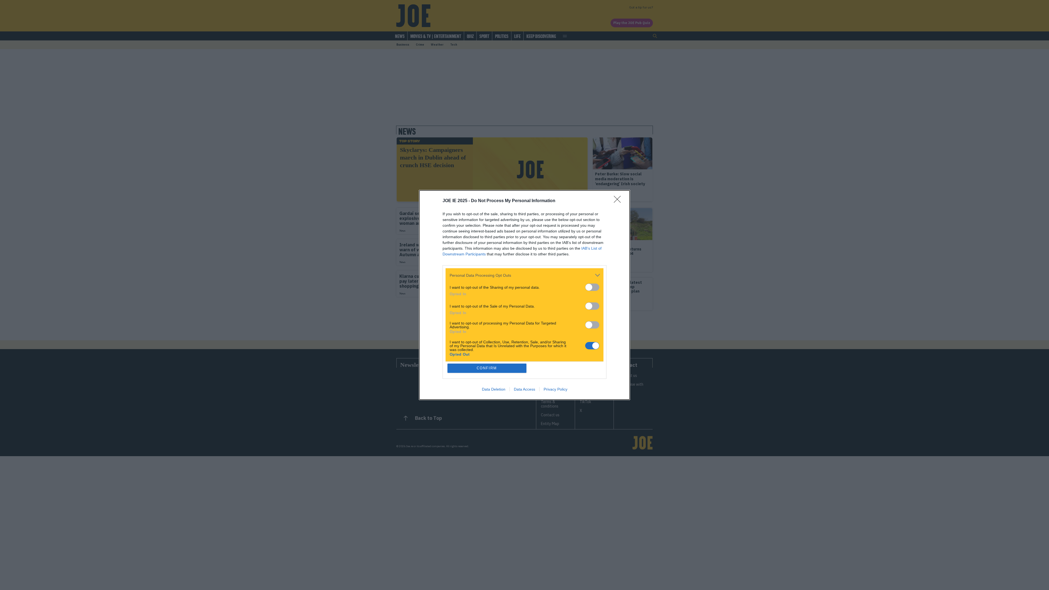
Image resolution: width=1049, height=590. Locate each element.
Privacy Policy (555, 389)
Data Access (524, 389)
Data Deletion (493, 389)
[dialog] (524, 295)
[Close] (619, 201)
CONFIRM (487, 368)
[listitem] (524, 275)
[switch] (592, 287)
